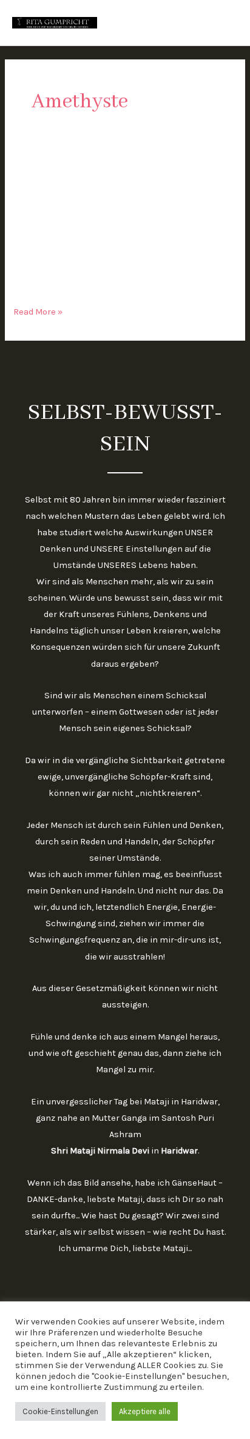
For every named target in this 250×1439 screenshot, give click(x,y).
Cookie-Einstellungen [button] (60, 1411)
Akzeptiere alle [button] (145, 1411)
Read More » (37, 310)
